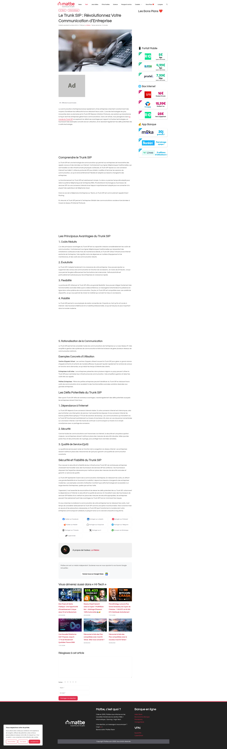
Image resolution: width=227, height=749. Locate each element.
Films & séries (106, 4)
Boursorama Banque (142, 717)
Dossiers (137, 4)
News (80, 4)
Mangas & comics (126, 4)
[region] (23, 735)
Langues (160, 4)
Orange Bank (139, 722)
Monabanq (138, 719)
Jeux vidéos (94, 4)
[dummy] (72, 96)
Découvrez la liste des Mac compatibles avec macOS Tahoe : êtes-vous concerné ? (94, 637)
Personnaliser (11, 741)
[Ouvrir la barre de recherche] (166, 4)
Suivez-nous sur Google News (93, 574)
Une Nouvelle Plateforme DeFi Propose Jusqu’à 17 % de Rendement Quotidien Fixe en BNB (67, 638)
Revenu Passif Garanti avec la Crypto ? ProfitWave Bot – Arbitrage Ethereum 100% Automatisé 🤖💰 (93, 608)
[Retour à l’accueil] (66, 4)
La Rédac (95, 550)
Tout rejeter (23, 741)
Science (115, 4)
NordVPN (138, 733)
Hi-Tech (62, 10)
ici (101, 727)
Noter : (61, 682)
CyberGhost (139, 735)
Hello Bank (138, 714)
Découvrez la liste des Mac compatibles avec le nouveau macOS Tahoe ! (118, 637)
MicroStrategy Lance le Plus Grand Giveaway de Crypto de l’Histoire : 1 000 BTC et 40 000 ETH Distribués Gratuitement (119, 608)
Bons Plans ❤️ (150, 4)
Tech (86, 4)
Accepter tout (34, 741)
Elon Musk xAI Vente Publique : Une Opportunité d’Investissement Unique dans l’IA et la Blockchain (68, 608)
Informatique (73, 10)
